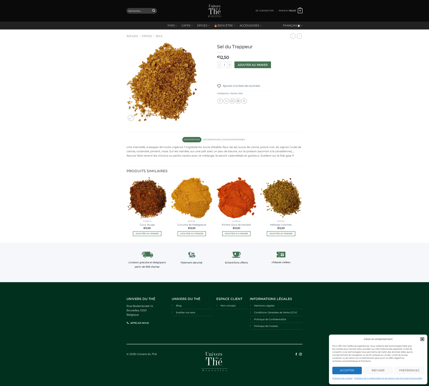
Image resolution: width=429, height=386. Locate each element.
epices (202, 25)
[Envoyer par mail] (232, 101)
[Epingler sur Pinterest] (238, 101)
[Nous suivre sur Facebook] (296, 354)
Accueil (132, 36)
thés (171, 25)
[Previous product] (299, 36)
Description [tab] (192, 139)
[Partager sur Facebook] (220, 101)
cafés (186, 25)
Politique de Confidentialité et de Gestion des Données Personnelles (388, 378)
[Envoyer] (154, 11)
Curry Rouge (147, 224)
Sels (159, 36)
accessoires (249, 25)
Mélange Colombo (281, 224)
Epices (147, 36)
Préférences (409, 370)
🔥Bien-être (223, 25)
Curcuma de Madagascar (191, 224)
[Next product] (292, 36)
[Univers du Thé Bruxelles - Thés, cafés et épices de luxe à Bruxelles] (214, 11)
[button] (422, 339)
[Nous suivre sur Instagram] (300, 354)
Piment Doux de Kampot (236, 224)
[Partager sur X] (226, 101)
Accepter (347, 370)
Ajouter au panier (253, 64)
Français (290, 25)
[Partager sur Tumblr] (244, 101)
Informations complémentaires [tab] (224, 139)
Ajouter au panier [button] (147, 233)
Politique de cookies (342, 378)
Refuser (378, 370)
